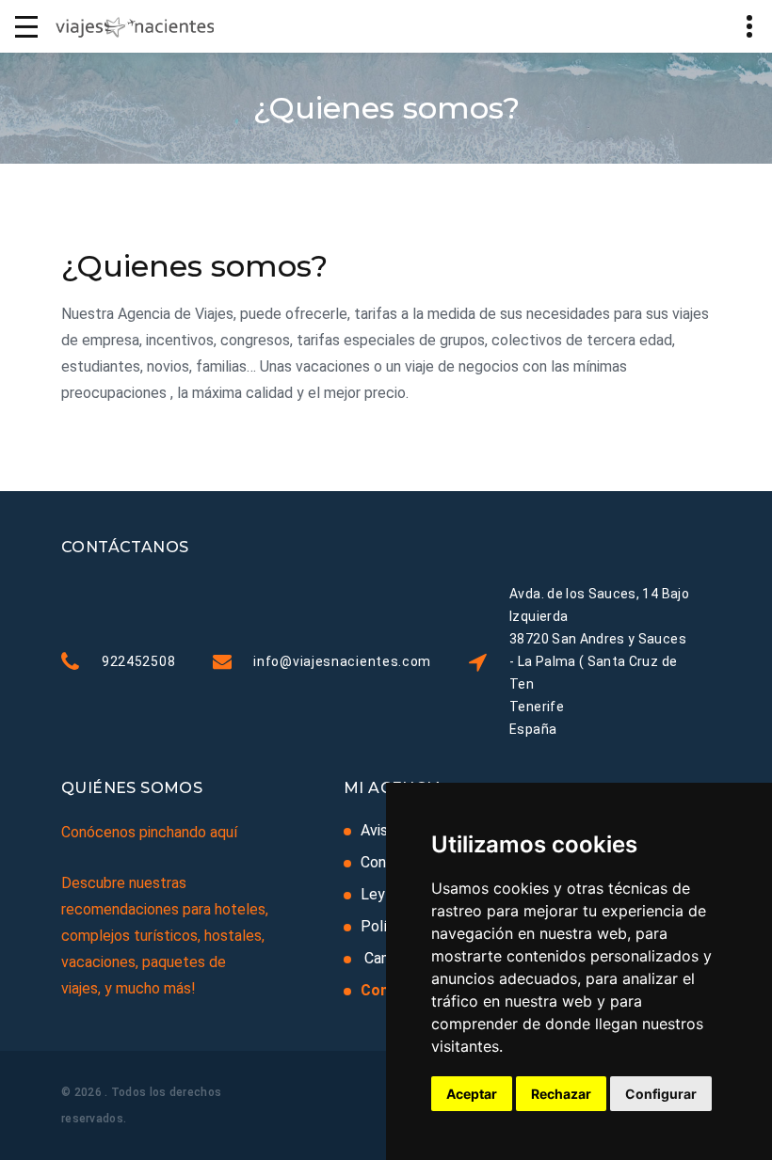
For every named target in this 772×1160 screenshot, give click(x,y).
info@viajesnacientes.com (342, 661)
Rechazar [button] (561, 1094)
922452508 (138, 661)
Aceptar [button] (471, 1094)
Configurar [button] (661, 1094)
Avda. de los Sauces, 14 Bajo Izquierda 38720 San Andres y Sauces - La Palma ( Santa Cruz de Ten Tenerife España (599, 661)
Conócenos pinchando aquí (149, 832)
